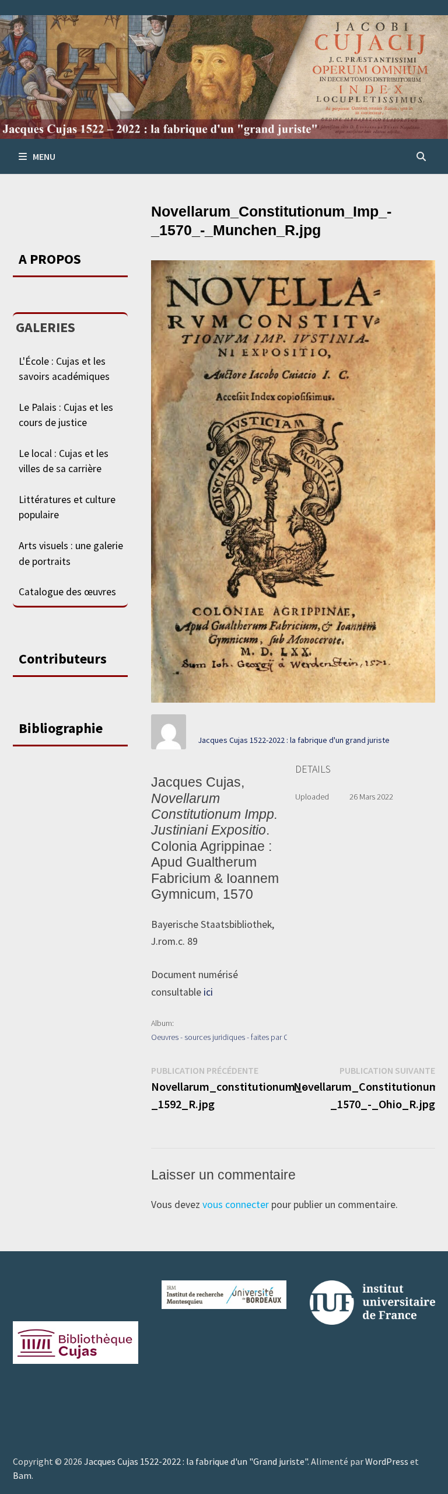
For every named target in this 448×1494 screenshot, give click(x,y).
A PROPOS (50, 259)
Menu (44, 156)
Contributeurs (63, 659)
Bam (22, 1475)
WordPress (386, 1461)
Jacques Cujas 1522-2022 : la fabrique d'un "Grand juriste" (195, 1461)
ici (208, 992)
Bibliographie (61, 728)
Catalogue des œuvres (67, 591)
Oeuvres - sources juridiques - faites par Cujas (226, 1037)
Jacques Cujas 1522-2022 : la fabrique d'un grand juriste (294, 740)
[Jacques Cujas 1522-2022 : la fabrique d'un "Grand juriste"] (224, 75)
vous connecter (235, 1204)
